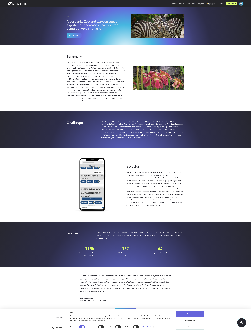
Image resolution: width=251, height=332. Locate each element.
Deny (190, 327)
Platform (174, 4)
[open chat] (241, 322)
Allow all (190, 314)
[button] (190, 3)
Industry (181, 4)
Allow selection (190, 320)
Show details (146, 327)
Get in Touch (74, 36)
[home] (17, 4)
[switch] (101, 326)
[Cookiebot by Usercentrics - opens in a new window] (57, 328)
